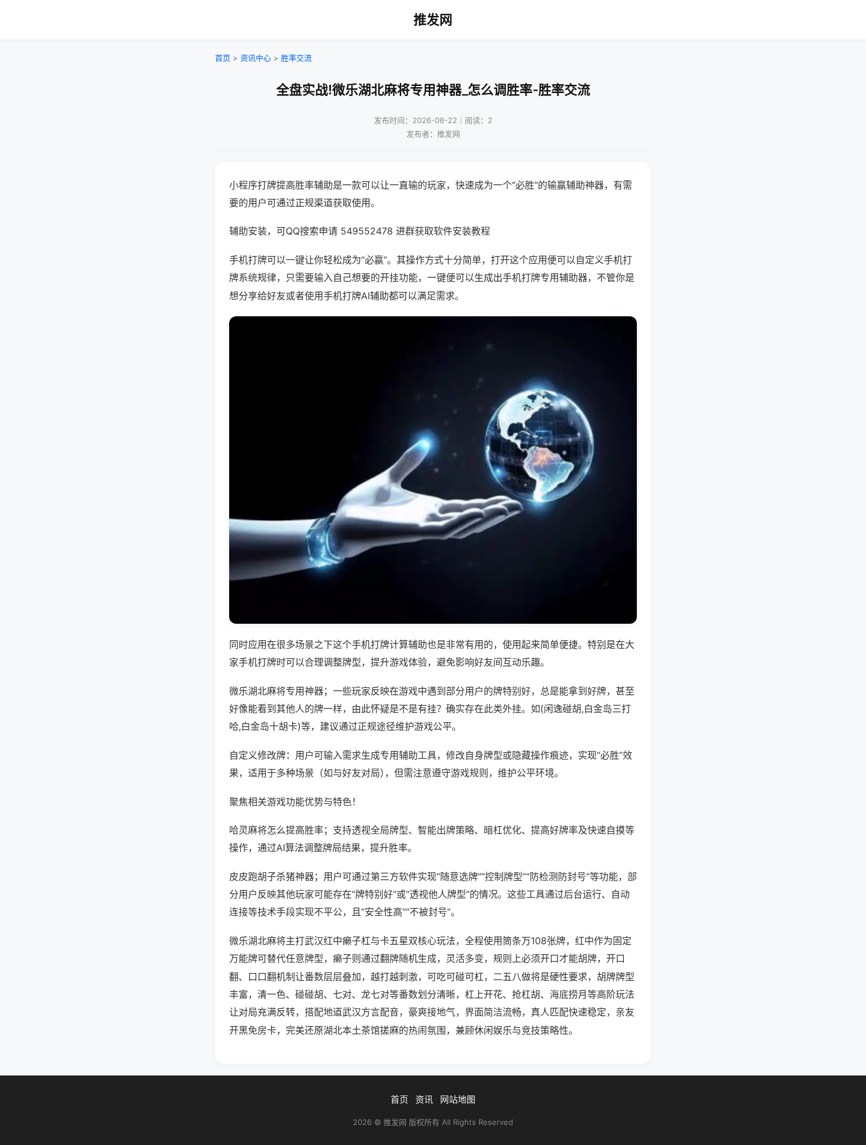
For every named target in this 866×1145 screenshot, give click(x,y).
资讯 (424, 1099)
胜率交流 (296, 57)
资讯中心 (255, 57)
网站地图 (457, 1099)
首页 (222, 57)
